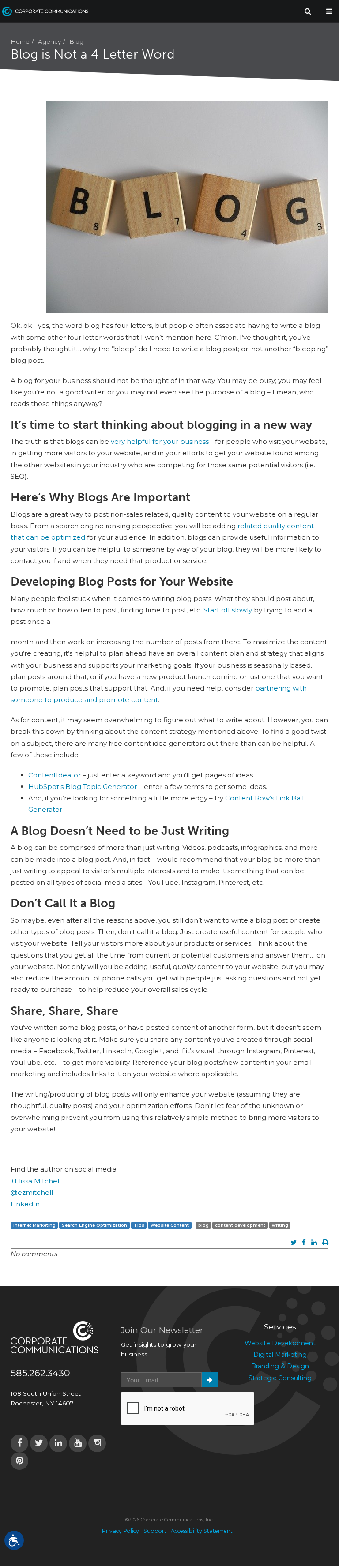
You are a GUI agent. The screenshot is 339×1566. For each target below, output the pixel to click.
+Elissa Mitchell (36, 1181)
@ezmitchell (32, 1192)
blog (203, 1225)
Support (154, 1531)
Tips (139, 1225)
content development (240, 1225)
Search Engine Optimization (94, 1225)
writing (280, 1225)
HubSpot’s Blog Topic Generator (82, 786)
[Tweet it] (293, 1242)
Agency (49, 41)
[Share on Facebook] (304, 1242)
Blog (76, 41)
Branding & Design (280, 1366)
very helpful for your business (160, 441)
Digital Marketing (280, 1355)
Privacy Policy (120, 1531)
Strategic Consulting (280, 1378)
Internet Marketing (34, 1225)
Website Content (170, 1225)
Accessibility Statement (202, 1531)
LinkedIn (25, 1204)
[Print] (325, 1242)
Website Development (280, 1343)
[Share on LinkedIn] (314, 1242)
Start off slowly (227, 610)
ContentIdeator (54, 775)
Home (20, 41)
